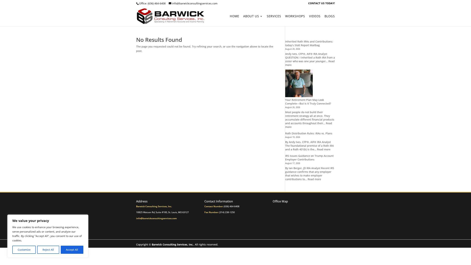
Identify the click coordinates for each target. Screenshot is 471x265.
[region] (47, 236)
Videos (315, 16)
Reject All (48, 249)
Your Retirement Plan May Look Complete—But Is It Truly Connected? (308, 101)
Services (274, 16)
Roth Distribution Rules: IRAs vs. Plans (308, 133)
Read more (323, 149)
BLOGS (330, 16)
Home (234, 16)
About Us (251, 16)
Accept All (72, 249)
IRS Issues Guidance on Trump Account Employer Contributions (309, 157)
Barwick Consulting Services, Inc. (172, 244)
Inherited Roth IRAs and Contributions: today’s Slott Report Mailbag (309, 43)
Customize (24, 249)
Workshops (295, 16)
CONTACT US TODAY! (321, 3)
